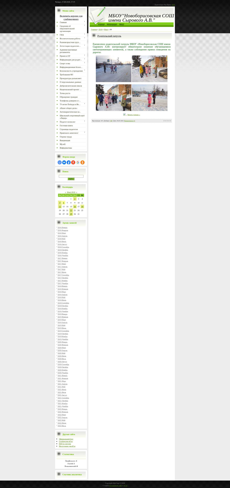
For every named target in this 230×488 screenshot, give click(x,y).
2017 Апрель (62, 266)
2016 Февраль (63, 230)
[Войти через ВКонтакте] (64, 162)
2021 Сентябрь (63, 398)
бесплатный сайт (115, 485)
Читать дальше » (134, 114)
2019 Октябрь (63, 333)
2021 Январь (62, 375)
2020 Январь (62, 342)
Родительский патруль (109, 36)
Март (106, 29)
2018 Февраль (63, 289)
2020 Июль (62, 359)
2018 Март (62, 291)
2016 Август (62, 244)
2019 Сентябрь (63, 331)
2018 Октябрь (63, 305)
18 (82, 206)
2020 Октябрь (63, 367)
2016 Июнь (62, 241)
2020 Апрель (62, 350)
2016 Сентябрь (63, 247)
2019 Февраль (63, 317)
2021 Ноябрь (62, 403)
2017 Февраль (63, 261)
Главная (101, 24)
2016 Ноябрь (62, 252)
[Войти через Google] (78, 162)
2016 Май (61, 238)
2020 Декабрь (63, 372)
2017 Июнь (62, 272)
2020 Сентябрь (63, 364)
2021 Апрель (62, 384)
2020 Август (62, 361)
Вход (122, 24)
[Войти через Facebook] (69, 162)
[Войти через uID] (60, 162)
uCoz (125, 485)
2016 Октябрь (63, 250)
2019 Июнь (62, 328)
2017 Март (62, 264)
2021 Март (62, 381)
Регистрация (112, 24)
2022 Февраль (63, 412)
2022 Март (62, 414)
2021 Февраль (63, 378)
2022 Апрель (62, 417)
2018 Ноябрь (62, 308)
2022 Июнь (62, 423)
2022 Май (61, 420)
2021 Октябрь (63, 400)
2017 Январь (62, 258)
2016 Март (62, 233)
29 (71, 213)
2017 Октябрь (63, 278)
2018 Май (61, 297)
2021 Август (62, 395)
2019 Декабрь (63, 339)
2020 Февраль (63, 345)
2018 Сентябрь (63, 303)
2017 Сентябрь (63, 275)
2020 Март (62, 347)
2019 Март (62, 319)
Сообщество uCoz (66, 441)
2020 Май (61, 353)
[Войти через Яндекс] (73, 162)
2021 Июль (62, 392)
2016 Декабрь (63, 255)
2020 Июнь (62, 356)
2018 (100, 29)
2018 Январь (62, 286)
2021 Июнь (62, 389)
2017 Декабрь (63, 283)
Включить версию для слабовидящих (71, 17)
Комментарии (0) (129, 121)
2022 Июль (62, 426)
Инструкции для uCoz (67, 446)
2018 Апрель (62, 294)
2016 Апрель (62, 236)
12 (60, 206)
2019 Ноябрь (62, 336)
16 (75, 206)
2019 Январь (62, 314)
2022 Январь (62, 409)
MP (111, 121)
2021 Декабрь (63, 406)
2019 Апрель (62, 322)
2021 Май (61, 386)
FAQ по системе (65, 444)
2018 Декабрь (63, 311)
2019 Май (61, 325)
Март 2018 (71, 192)
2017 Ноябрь (62, 280)
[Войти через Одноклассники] (83, 162)
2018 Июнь (62, 300)
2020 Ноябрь (62, 370)
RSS (173, 5)
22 (71, 210)
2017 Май (61, 269)
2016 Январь (62, 227)
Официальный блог (66, 439)
